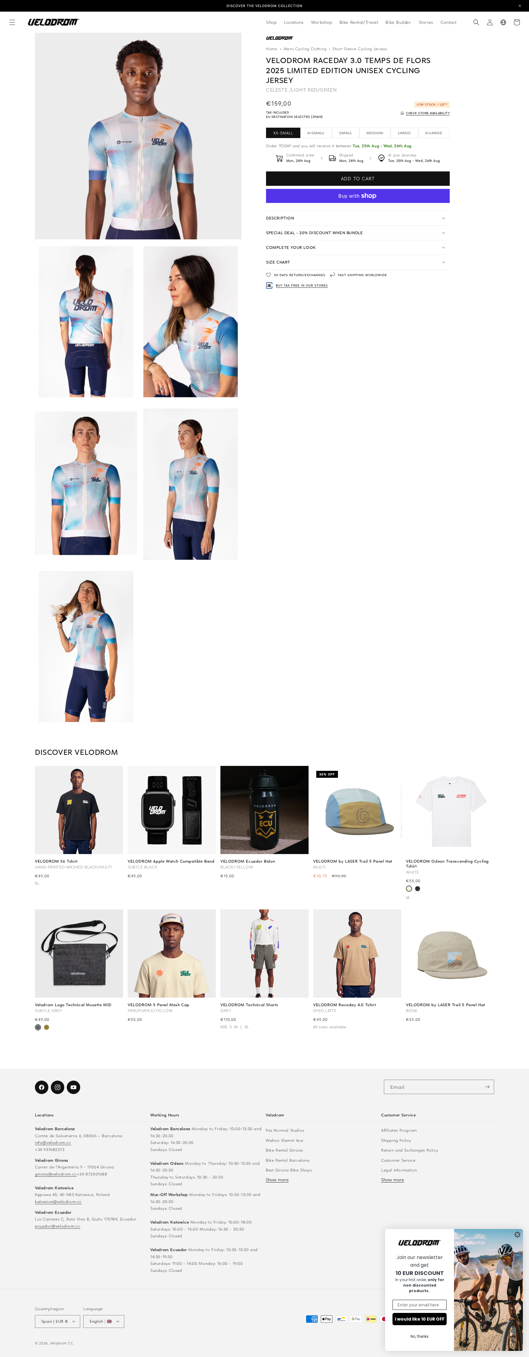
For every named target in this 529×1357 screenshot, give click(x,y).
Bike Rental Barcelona (288, 1159)
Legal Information (399, 1169)
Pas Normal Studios (285, 1130)
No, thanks (420, 1336)
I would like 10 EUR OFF (420, 1319)
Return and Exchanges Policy (409, 1150)
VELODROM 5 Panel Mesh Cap (158, 1004)
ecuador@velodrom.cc (57, 1225)
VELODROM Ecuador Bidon (247, 861)
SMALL (349, 134)
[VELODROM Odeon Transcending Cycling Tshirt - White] (409, 889)
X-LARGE (437, 134)
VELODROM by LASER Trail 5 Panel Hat (352, 861)
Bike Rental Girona (284, 1150)
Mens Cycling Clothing (306, 48)
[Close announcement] (519, 5)
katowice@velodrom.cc (58, 1201)
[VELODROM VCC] (280, 38)
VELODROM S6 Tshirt (56, 861)
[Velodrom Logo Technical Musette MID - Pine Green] (46, 1028)
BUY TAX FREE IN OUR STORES (302, 285)
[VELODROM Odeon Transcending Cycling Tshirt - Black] (418, 889)
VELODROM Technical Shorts (249, 1004)
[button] (12, 22)
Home (271, 48)
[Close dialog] (517, 1234)
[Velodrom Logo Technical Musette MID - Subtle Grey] (38, 1028)
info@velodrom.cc (53, 1142)
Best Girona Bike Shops (289, 1169)
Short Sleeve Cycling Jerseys (359, 48)
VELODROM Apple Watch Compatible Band (171, 861)
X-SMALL (319, 134)
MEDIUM (378, 134)
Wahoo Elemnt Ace (284, 1139)
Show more (277, 1179)
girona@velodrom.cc (56, 1173)
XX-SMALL (283, 132)
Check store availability (428, 113)
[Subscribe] (487, 1087)
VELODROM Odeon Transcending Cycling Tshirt (447, 863)
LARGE (408, 134)
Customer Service (398, 1159)
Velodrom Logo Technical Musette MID (73, 1004)
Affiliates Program (399, 1130)
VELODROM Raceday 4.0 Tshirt (344, 1004)
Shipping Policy (396, 1139)
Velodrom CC (61, 1342)
